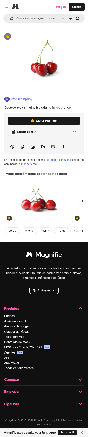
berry (45, 230)
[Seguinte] (82, 201)
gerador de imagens (59, 160)
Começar (11, 379)
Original (27, 37)
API (6, 358)
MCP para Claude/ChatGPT (27, 347)
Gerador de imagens (18, 326)
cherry (29, 230)
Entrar (76, 7)
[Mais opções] (63, 146)
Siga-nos (11, 403)
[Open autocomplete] (9, 18)
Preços (61, 7)
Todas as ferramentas (19, 368)
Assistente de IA (15, 321)
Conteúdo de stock (17, 342)
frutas (61, 230)
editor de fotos (28, 164)
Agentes (13, 352)
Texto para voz (14, 337)
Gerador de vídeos (16, 332)
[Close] (81, 432)
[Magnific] (44, 255)
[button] (44, 290)
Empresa (11, 391)
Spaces (9, 316)
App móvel (11, 363)
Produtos (11, 308)
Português (44, 290)
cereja (12, 230)
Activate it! (67, 432)
